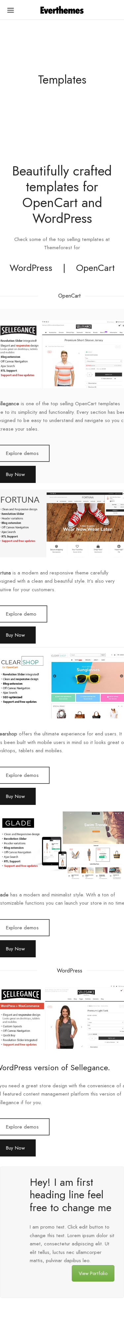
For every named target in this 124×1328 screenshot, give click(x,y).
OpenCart (95, 267)
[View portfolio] (17, 1232)
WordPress (31, 267)
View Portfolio (93, 1273)
